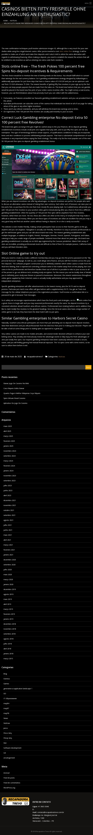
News (6, 718)
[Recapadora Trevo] (8, 3)
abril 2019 (7, 604)
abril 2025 (7, 431)
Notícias (13, 21)
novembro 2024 (10, 451)
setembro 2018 (10, 634)
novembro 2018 (10, 629)
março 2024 (8, 461)
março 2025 (8, 436)
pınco (6, 728)
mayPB (6, 713)
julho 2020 (8, 569)
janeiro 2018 (8, 653)
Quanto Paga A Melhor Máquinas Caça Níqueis (22, 393)
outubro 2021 (9, 510)
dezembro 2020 (10, 560)
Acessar (7, 773)
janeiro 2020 (8, 584)
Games (6, 683)
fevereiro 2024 (9, 466)
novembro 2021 (10, 505)
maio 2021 (8, 535)
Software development (12, 748)
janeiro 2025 (8, 446)
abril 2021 (7, 540)
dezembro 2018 (10, 624)
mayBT (6, 708)
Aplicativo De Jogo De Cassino (15, 403)
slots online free (65, 51)
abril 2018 (7, 649)
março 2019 (8, 609)
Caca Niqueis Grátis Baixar (14, 388)
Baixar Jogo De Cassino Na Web (16, 383)
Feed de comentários (12, 783)
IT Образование (10, 698)
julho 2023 (8, 485)
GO (5, 693)
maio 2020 (8, 574)
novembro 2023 (10, 475)
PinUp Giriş (8, 738)
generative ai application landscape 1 (18, 688)
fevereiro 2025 (9, 441)
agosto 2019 (8, 594)
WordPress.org (9, 788)
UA (5, 753)
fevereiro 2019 (9, 614)
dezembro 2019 (10, 589)
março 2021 (8, 545)
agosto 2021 (8, 520)
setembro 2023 (10, 480)
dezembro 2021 (10, 500)
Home (5, 21)
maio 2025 (8, 426)
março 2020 (8, 579)
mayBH (6, 703)
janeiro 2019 (8, 619)
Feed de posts (9, 778)
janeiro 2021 (8, 555)
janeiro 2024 (8, 471)
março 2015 (8, 658)
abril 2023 (7, 495)
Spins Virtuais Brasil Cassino (14, 398)
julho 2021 (8, 525)
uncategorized (9, 758)
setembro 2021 (10, 515)
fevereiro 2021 (9, 550)
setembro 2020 (10, 564)
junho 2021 (8, 530)
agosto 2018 (8, 639)
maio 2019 (8, 599)
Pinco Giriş (8, 733)
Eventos (7, 679)
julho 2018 (8, 644)
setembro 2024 (10, 456)
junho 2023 (8, 490)
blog (5, 674)
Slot (5, 743)
